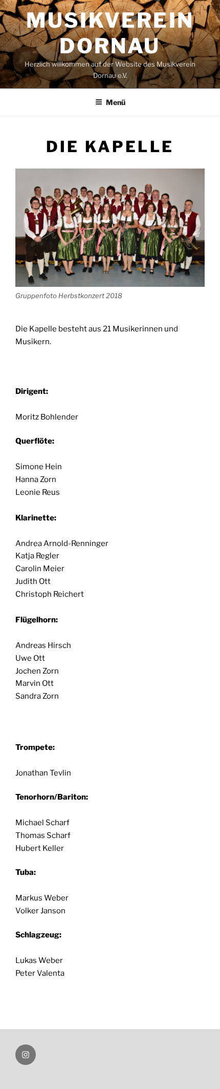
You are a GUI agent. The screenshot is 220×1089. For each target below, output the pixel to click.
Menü (115, 102)
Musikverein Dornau (110, 33)
